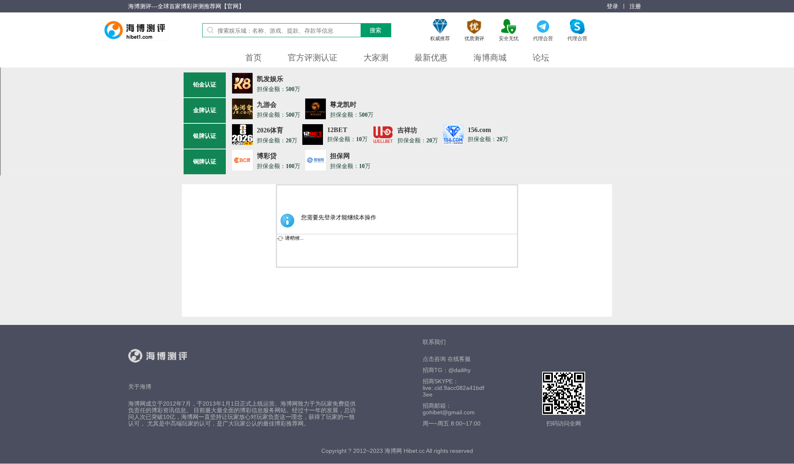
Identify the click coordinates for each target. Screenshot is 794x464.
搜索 (375, 30)
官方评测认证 (312, 57)
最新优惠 (430, 57)
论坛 (541, 57)
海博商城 (490, 57)
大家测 (376, 57)
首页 (253, 57)
